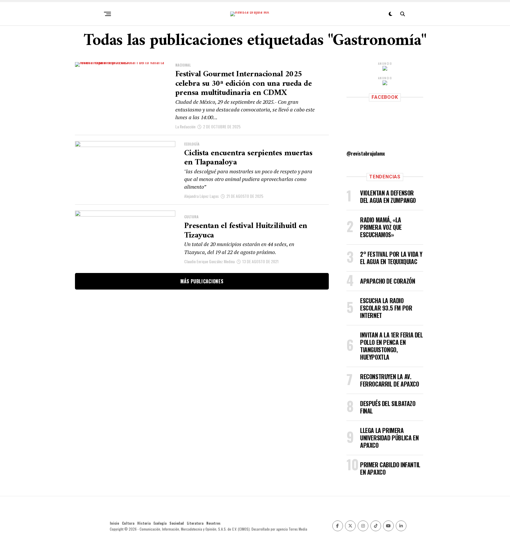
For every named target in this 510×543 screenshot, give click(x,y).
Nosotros (213, 523)
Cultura (128, 523)
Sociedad (176, 523)
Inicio (114, 523)
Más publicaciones (201, 281)
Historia (144, 523)
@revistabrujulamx (365, 153)
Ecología (159, 523)
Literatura (195, 523)
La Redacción (185, 126)
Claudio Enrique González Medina (209, 261)
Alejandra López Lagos (201, 196)
